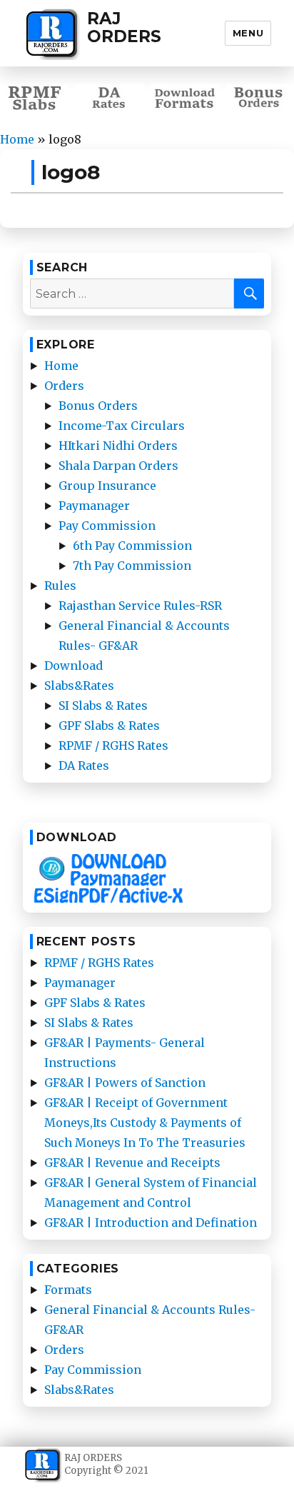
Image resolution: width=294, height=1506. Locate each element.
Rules (60, 585)
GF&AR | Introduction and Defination (150, 1222)
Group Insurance (107, 485)
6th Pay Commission (132, 545)
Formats (68, 1289)
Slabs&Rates (79, 685)
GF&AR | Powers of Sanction (125, 1082)
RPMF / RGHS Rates (113, 745)
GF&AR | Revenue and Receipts (132, 1162)
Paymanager (94, 505)
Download (73, 665)
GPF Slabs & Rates (109, 725)
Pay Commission (107, 525)
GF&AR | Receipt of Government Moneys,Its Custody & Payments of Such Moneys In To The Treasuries (144, 1122)
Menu (248, 33)
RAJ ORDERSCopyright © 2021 (106, 1464)
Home (17, 139)
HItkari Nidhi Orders (118, 445)
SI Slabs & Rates (103, 705)
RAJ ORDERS (124, 27)
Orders (64, 385)
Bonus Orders (98, 405)
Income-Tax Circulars (122, 425)
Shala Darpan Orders (118, 465)
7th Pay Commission (132, 565)
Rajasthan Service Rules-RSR (140, 605)
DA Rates (84, 765)
